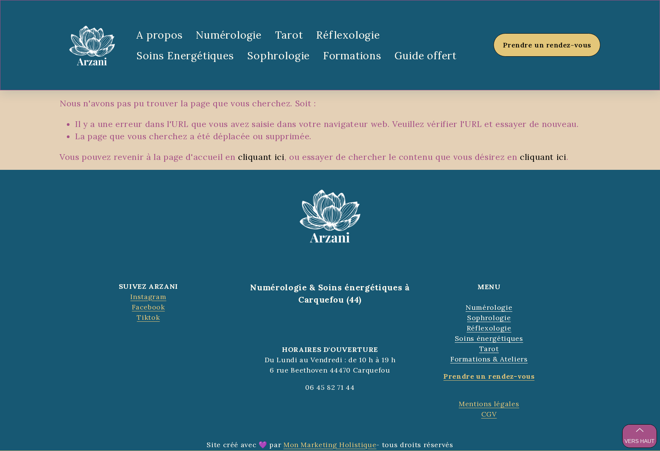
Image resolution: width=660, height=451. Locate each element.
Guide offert (426, 55)
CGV (489, 414)
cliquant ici (261, 156)
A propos (159, 34)
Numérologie (229, 34)
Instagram (148, 296)
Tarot (289, 34)
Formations (352, 55)
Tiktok (148, 317)
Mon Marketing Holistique (330, 444)
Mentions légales (489, 403)
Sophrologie (278, 55)
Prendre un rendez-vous (547, 45)
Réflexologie (348, 34)
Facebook (148, 307)
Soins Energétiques (185, 55)
